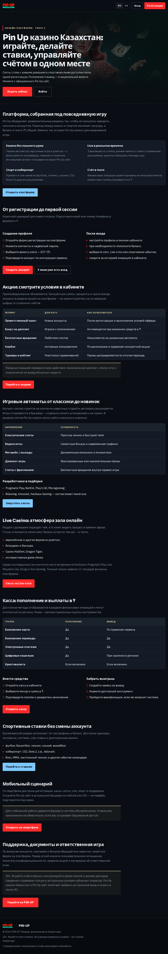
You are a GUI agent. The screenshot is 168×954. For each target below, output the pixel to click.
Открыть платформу (20, 192)
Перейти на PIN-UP (20, 902)
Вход (137, 5)
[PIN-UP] (11, 6)
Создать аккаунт (18, 270)
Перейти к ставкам (19, 766)
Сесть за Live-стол (19, 583)
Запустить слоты (18, 503)
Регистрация (155, 5)
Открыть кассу (16, 709)
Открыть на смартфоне (22, 827)
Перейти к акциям (18, 384)
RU (119, 5)
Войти (43, 91)
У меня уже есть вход (53, 270)
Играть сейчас (17, 91)
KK (126, 5)
